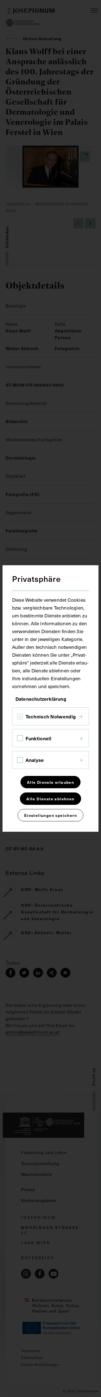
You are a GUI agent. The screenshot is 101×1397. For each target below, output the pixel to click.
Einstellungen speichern (50, 815)
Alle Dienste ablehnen (50, 798)
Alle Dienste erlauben (50, 782)
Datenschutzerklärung (40, 698)
